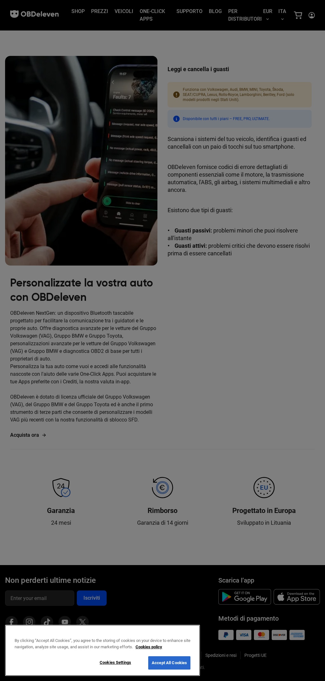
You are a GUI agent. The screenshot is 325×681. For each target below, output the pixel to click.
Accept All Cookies (169, 662)
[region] (102, 650)
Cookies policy (149, 646)
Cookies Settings (115, 662)
